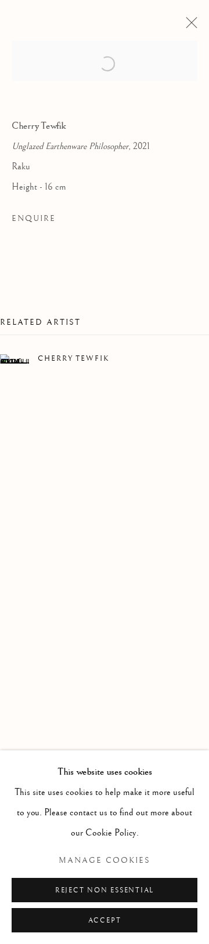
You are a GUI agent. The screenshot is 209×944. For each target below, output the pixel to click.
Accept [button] (104, 920)
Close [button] (188, 26)
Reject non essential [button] (104, 890)
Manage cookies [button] (104, 860)
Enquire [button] (34, 218)
